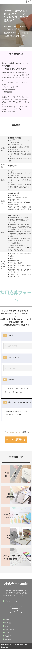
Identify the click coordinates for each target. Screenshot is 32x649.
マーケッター (9, 629)
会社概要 (8, 639)
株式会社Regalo (16, 583)
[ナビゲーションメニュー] (28, 1)
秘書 (6, 626)
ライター (8, 633)
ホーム (7, 619)
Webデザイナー (10, 636)
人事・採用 (8, 623)
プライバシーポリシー (14, 432)
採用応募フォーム (16, 610)
